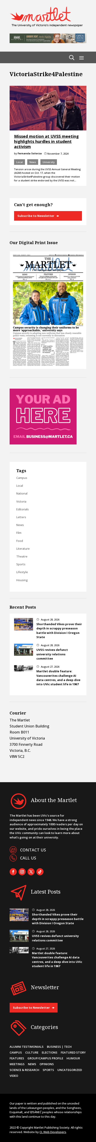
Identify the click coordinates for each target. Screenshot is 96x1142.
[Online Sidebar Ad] (43, 443)
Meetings (17, 1064)
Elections (49, 1052)
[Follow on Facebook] (13, 871)
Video (14, 1076)
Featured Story (73, 1052)
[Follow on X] (31, 871)
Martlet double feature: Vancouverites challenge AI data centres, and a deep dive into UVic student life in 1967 (58, 677)
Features (17, 1058)
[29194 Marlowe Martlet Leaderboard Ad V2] (48, 41)
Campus (21, 478)
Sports (20, 564)
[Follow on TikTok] (40, 871)
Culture (31, 1052)
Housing (22, 580)
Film (18, 533)
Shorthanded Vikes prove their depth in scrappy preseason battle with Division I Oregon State (59, 630)
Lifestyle (22, 572)
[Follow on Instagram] (22, 871)
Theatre (21, 556)
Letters (21, 517)
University (49, 162)
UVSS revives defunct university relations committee (52, 654)
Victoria (21, 501)
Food (19, 541)
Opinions (47, 1064)
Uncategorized (69, 1070)
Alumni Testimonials (27, 1047)
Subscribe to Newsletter (35, 216)
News (32, 162)
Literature (23, 549)
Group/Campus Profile (45, 1058)
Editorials (22, 509)
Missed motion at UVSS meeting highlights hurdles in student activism (46, 141)
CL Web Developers (53, 1132)
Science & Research (24, 1070)
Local (19, 162)
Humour (73, 1058)
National (21, 493)
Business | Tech (59, 1047)
